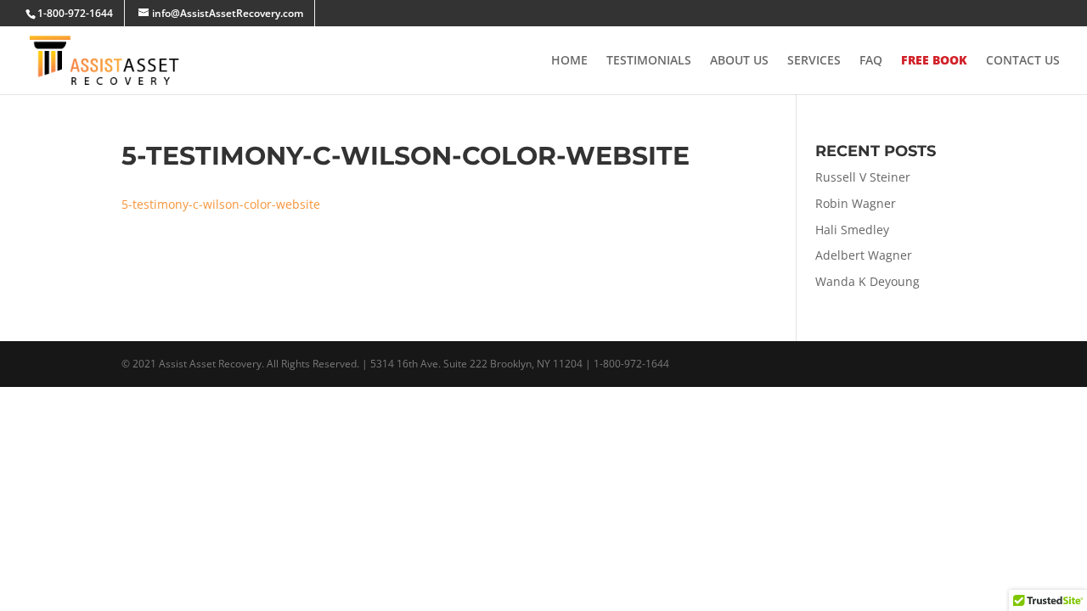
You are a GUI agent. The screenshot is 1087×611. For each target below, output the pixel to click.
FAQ (870, 61)
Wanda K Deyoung (867, 281)
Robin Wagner (855, 203)
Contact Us (1023, 61)
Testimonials (648, 61)
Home (569, 61)
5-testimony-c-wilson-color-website (220, 204)
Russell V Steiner (862, 177)
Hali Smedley (852, 229)
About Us (739, 61)
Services (814, 61)
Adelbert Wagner (863, 255)
